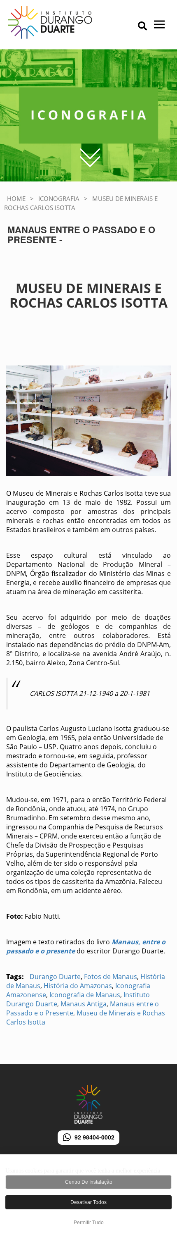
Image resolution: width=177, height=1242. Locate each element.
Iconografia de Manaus (84, 994)
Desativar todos (88, 1202)
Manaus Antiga (84, 1003)
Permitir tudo (89, 1222)
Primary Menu (128, 27)
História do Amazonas (78, 985)
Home (16, 198)
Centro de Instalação (88, 1182)
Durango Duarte (55, 976)
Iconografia (58, 198)
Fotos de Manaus (110, 976)
